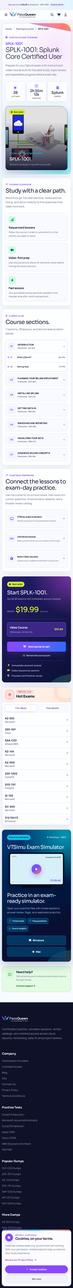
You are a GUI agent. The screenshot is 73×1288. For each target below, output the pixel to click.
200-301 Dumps (11, 1174)
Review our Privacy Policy (19, 1259)
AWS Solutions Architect (16, 1143)
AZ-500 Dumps (11, 1222)
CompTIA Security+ (13, 1114)
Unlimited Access (12, 1066)
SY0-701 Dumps (11, 1185)
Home (8, 28)
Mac (38, 951)
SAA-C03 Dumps (12, 1227)
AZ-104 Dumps (10, 1180)
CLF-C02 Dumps (11, 1168)
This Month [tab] (52, 708)
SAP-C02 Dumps (12, 1191)
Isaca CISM (8, 1132)
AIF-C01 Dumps (11, 1197)
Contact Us (9, 1084)
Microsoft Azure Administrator (20, 1120)
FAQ (4, 1078)
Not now (36, 1279)
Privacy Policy (10, 1090)
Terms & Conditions (13, 1096)
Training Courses (25, 28)
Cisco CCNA (9, 1138)
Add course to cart (39, 646)
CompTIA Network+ (13, 1126)
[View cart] (58, 14)
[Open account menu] (65, 14)
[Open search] (52, 14)
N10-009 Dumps (11, 1203)
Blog (4, 1072)
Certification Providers (15, 1060)
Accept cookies (38, 1269)
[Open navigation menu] (6, 14)
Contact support (24, 985)
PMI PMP (7, 1149)
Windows (38, 940)
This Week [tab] (20, 708)
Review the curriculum (38, 655)
